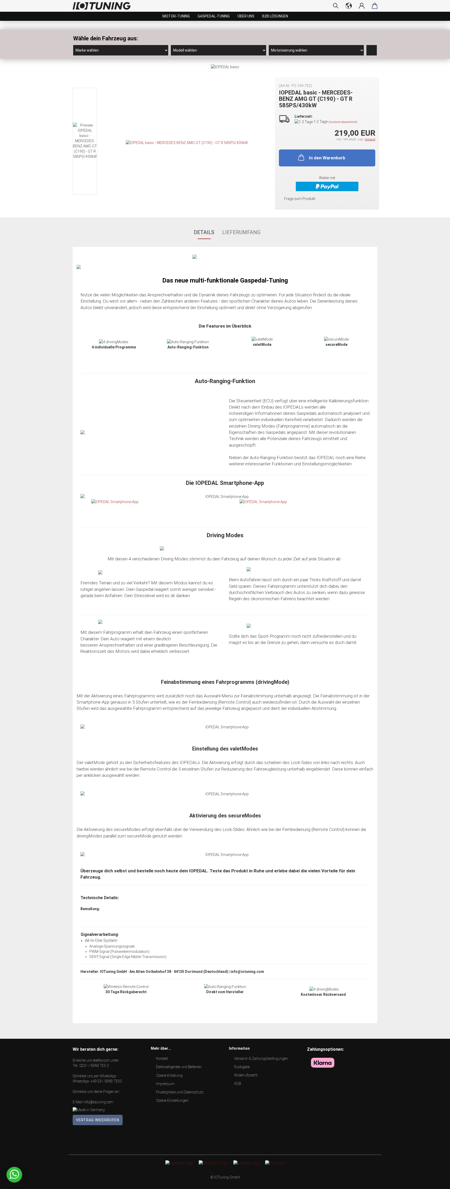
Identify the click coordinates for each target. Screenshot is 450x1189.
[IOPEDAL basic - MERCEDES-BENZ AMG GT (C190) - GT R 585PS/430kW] (187, 142)
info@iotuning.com (98, 1102)
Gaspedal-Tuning (214, 16)
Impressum (165, 1084)
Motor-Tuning (176, 16)
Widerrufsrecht (246, 1075)
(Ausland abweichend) (342, 122)
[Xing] (275, 1163)
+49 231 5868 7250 (106, 1081)
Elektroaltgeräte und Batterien (179, 1067)
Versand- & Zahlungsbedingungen (261, 1058)
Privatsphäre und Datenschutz (179, 1092)
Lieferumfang (241, 232)
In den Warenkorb (327, 157)
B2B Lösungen (275, 16)
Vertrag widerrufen (97, 1120)
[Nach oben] (435, 1181)
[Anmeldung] (361, 5)
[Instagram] (213, 1163)
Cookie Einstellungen (172, 1100)
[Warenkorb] (374, 5)
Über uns (246, 16)
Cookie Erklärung (169, 1075)
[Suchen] (335, 5)
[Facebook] (179, 1163)
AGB (237, 1083)
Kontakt (162, 1058)
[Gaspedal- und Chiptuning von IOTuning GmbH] (103, 6)
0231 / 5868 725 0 (94, 1065)
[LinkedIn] (246, 1163)
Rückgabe (242, 1067)
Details (204, 232)
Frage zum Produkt (299, 199)
